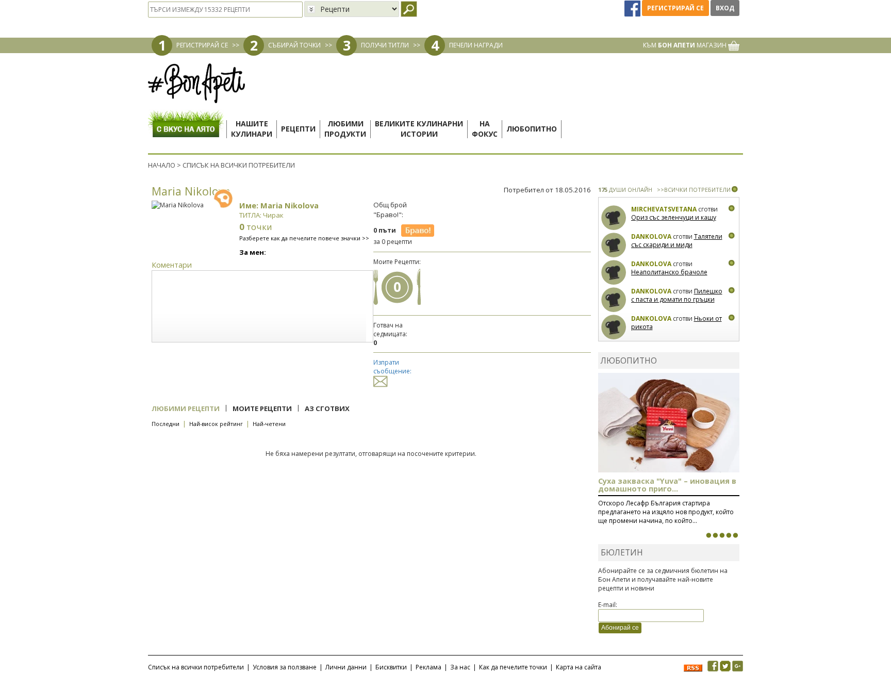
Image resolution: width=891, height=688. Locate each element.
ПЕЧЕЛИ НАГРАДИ (476, 45)
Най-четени (269, 424)
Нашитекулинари (251, 129)
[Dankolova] (613, 245)
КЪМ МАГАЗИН (685, 45)
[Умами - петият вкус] (728, 535)
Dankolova (651, 236)
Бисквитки (391, 667)
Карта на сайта (578, 667)
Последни (165, 424)
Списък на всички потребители (196, 667)
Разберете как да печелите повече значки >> (304, 238)
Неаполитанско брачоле (669, 272)
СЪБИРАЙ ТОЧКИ (294, 45)
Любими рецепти (186, 408)
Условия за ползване (285, 667)
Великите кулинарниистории (419, 129)
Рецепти (298, 129)
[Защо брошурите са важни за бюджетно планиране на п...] (735, 535)
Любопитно (531, 129)
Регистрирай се (675, 8)
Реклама (428, 667)
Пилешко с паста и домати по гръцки (676, 295)
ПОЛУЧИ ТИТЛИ (385, 45)
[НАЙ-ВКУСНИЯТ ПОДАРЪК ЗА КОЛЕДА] (721, 535)
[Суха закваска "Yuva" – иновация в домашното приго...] (708, 535)
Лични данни (346, 667)
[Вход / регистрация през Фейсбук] (633, 8)
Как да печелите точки (513, 667)
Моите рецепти (262, 408)
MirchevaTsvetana (664, 209)
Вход (725, 8)
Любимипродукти (345, 129)
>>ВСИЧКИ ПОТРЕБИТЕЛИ (694, 189)
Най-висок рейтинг (216, 424)
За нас (460, 667)
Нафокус (485, 129)
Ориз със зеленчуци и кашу (673, 217)
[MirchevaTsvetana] (613, 218)
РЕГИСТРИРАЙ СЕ (202, 45)
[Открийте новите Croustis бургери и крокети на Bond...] (715, 535)
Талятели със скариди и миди (676, 240)
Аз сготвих (327, 408)
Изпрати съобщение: (392, 366)
